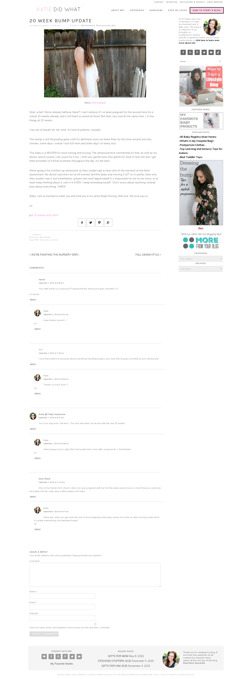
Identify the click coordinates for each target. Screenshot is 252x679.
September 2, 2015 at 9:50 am (55, 379)
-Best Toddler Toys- (191, 157)
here (114, 25)
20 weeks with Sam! (46, 215)
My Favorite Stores (61, 663)
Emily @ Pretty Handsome (52, 414)
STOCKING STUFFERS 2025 (114, 660)
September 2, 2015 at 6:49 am (51, 283)
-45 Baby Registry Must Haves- (198, 136)
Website (33, 613)
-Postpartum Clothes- (192, 144)
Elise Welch (44, 478)
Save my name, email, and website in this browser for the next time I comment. (69, 627)
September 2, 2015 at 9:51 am (55, 314)
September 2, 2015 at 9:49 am (55, 444)
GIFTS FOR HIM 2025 (114, 665)
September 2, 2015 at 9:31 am (51, 418)
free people (99, 102)
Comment (34, 561)
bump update (45, 240)
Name (33, 591)
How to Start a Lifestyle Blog (177, 674)
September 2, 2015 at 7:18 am (51, 353)
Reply (33, 300)
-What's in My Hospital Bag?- (197, 140)
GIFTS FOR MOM (118, 656)
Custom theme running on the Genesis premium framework (119, 674)
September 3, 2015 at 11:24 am (52, 482)
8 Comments (74, 25)
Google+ (156, 674)
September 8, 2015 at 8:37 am (55, 512)
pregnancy (54, 240)
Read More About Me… (194, 663)
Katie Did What (59, 10)
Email (33, 602)
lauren (42, 279)
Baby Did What (45, 237)
